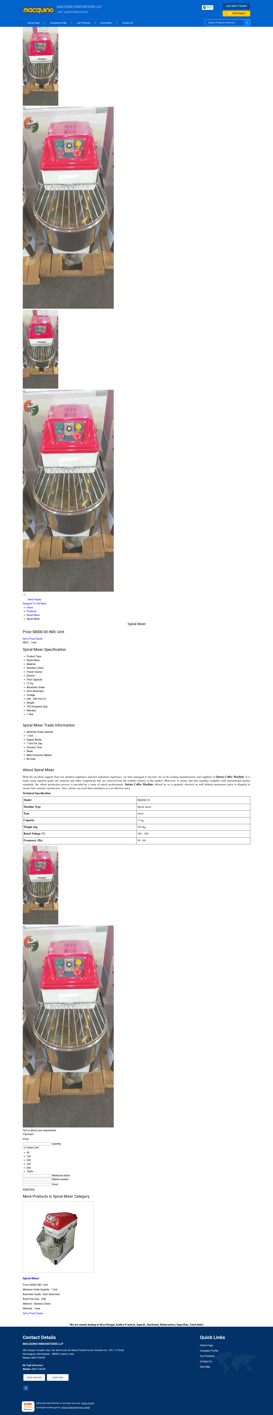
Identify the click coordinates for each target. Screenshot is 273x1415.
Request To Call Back (34, 603)
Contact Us (127, 23)
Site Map (205, 1366)
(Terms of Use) (87, 1403)
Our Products (83, 23)
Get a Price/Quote (33, 638)
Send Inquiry (239, 13)
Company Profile (58, 23)
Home (30, 607)
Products (32, 611)
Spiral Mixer (33, 615)
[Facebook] (25, 1389)
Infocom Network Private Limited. (75, 1407)
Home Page (34, 23)
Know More (106, 23)
